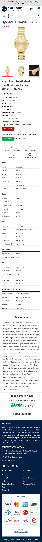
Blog (3, 487)
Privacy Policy (6, 478)
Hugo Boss (10, 322)
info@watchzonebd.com (13, 457)
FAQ (3, 481)
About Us (5, 475)
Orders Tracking (28, 478)
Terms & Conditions (8, 484)
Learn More (26, 125)
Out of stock (8, 129)
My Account (27, 475)
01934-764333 (20, 139)
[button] (38, 71)
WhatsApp (8, 139)
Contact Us (5, 490)
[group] (21, 43)
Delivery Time (27, 481)
